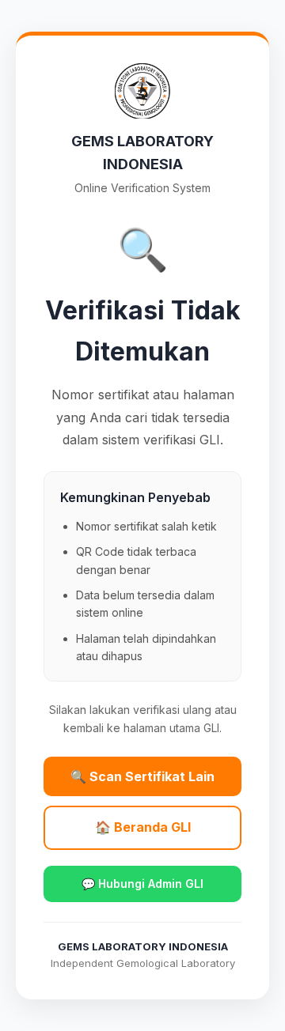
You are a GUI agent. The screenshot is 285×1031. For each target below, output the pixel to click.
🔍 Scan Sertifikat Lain (142, 776)
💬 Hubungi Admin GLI (142, 883)
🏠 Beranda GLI (143, 827)
